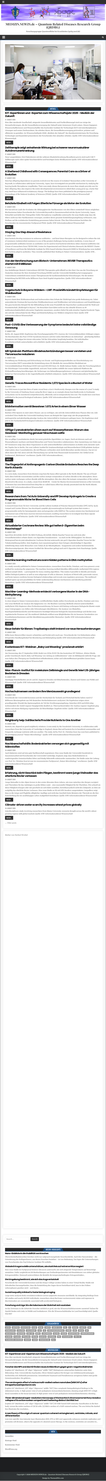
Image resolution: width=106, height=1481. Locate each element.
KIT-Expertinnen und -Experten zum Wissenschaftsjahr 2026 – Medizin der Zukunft (49, 114)
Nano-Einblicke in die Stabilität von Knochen (26, 1253)
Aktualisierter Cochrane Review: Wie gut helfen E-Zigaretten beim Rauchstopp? (44, 527)
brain (41, 1327)
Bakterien (15, 1327)
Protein (34, 1336)
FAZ (44, 1330)
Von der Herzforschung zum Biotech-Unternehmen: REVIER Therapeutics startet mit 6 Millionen (48, 262)
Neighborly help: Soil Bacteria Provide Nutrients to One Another (43, 720)
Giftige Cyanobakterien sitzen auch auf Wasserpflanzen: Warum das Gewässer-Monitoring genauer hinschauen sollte (47, 431)
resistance (51, 1336)
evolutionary (31, 1330)
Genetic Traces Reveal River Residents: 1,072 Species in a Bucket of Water (48, 383)
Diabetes (83, 1327)
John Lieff (30, 1333)
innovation (21, 1333)
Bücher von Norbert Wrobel (16, 835)
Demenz (75, 1327)
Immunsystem (10, 1333)
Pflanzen (17, 1336)
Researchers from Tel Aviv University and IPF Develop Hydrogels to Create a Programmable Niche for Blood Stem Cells (50, 498)
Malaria (56, 1333)
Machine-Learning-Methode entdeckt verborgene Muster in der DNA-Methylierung (47, 593)
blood (34, 1327)
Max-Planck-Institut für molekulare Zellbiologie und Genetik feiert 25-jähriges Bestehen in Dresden (52, 671)
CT (69, 1327)
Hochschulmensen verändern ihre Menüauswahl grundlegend (42, 691)
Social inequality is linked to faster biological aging (30, 1292)
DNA (89, 1327)
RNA (59, 1336)
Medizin (63, 1333)
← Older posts (10, 823)
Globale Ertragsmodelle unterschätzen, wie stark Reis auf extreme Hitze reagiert (44, 1266)
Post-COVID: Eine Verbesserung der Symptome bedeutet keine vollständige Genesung (50, 326)
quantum (43, 1336)
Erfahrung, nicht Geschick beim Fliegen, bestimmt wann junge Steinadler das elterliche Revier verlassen (51, 774)
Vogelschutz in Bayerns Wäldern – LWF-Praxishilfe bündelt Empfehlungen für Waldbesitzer (51, 291)
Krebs (38, 1333)
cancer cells (56, 1327)
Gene (74, 1330)
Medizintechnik (74, 1333)
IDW (87, 1330)
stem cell (77, 1336)
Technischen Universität (14, 1340)
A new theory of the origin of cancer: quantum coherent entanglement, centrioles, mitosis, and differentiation (51, 1414)
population (26, 1336)
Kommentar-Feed (12, 1445)
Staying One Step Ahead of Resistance (28, 232)
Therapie (27, 1340)
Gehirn (68, 1330)
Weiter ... (9, 142)
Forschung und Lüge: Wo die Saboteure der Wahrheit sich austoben (38, 1305)
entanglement (10, 1330)
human (81, 1330)
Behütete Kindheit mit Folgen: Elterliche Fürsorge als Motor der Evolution (48, 203)
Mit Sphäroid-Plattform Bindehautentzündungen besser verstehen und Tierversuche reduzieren (48, 352)
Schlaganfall (67, 1336)
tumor (35, 1340)
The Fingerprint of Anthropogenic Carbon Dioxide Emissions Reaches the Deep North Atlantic (52, 466)
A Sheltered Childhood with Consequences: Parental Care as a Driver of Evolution (47, 173)
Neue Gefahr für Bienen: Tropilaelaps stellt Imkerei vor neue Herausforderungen (52, 629)
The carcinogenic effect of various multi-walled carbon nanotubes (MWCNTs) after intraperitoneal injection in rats (46, 1383)
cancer (47, 1327)
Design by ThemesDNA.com (53, 1478)
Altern (8, 1327)
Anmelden (9, 1436)
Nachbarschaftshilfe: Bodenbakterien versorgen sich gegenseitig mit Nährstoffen (47, 745)
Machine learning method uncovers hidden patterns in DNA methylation (48, 560)
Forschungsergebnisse (56, 1330)
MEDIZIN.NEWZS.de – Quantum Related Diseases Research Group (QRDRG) (53, 25)
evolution (20, 1330)
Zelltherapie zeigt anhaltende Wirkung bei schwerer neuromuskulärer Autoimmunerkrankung (47, 149)
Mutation (9, 1336)
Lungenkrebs (46, 1333)
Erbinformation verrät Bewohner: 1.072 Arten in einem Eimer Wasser (45, 406)
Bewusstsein (25, 1327)
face (39, 1330)
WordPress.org (11, 1449)
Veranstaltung (44, 1340)
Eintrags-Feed (10, 1441)
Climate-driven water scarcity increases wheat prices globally (43, 804)
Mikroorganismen (87, 1333)
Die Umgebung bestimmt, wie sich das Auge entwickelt (32, 1279)
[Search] (103, 37)
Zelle (53, 1340)
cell (65, 1327)
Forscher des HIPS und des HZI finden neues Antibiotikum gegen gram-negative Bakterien (49, 1366)
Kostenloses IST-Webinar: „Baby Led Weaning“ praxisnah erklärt (44, 647)
